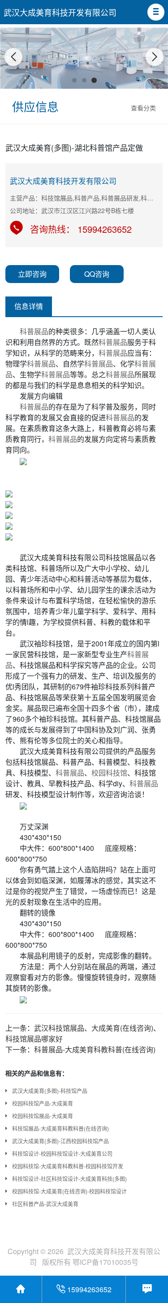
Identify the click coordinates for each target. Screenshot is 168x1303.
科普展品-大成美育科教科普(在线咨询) (94, 1049)
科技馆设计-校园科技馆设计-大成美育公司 (62, 1153)
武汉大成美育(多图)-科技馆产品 (49, 1090)
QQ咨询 (96, 274)
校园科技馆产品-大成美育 (42, 1103)
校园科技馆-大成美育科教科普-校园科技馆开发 (67, 1166)
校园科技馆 (109, 772)
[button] (155, 12)
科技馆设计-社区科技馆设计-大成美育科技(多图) (69, 1178)
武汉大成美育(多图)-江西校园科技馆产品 (60, 1141)
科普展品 (34, 331)
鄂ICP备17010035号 (105, 1262)
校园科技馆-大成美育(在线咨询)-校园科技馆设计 (69, 1191)
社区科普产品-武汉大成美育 (45, 1203)
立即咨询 (32, 274)
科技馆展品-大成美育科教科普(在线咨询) (60, 1128)
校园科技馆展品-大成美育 (42, 1116)
